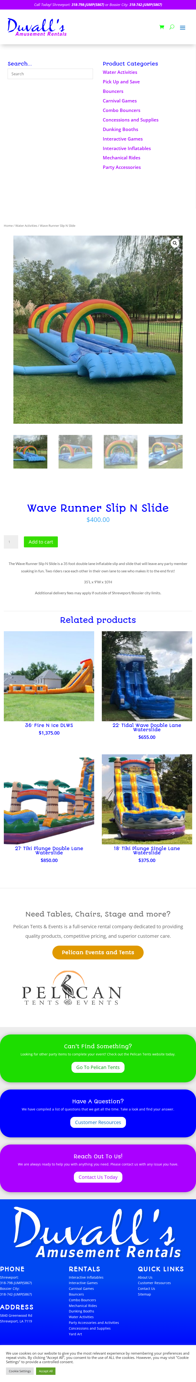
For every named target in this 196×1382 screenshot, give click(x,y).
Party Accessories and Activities (94, 1322)
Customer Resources (98, 1122)
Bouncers (113, 91)
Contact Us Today (98, 1177)
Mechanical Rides (121, 158)
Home (8, 225)
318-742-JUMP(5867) (145, 4)
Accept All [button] (46, 1371)
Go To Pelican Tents (98, 1067)
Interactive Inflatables (127, 148)
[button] (175, 243)
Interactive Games (123, 139)
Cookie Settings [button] (20, 1371)
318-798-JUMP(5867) (88, 4)
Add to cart (41, 542)
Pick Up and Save (121, 82)
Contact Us (146, 1288)
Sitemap (144, 1294)
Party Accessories (122, 167)
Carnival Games (120, 101)
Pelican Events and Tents (98, 952)
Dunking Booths (120, 129)
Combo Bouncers (121, 110)
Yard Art (75, 1334)
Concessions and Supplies (130, 120)
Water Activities (120, 72)
